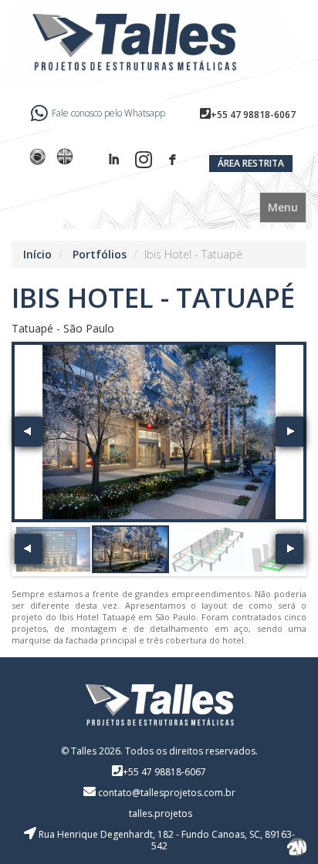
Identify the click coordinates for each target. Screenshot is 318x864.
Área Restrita (251, 163)
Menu (283, 207)
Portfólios (100, 254)
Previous (28, 432)
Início (37, 254)
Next (289, 432)
